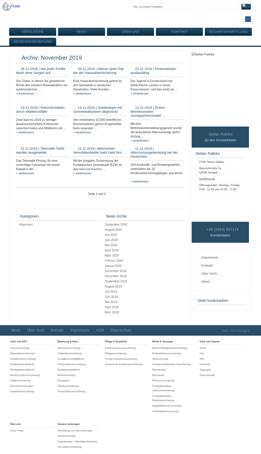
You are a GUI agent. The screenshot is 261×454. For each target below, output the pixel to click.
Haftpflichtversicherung (23, 358)
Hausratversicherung (69, 348)
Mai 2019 (111, 302)
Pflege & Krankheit (116, 341)
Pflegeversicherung (115, 353)
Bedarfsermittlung (228, 32)
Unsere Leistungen (69, 424)
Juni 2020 (111, 240)
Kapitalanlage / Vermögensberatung (77, 441)
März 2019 (112, 312)
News (81, 32)
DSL (202, 358)
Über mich (209, 273)
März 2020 (112, 255)
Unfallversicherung (20, 380)
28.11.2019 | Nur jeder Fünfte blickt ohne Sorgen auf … (40, 71)
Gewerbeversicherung (22, 391)
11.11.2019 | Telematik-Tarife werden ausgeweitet (40, 150)
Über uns (130, 32)
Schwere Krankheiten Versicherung (171, 364)
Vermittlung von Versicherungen (75, 430)
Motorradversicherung (22, 353)
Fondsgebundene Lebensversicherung (163, 388)
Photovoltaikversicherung (71, 364)
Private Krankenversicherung (121, 358)
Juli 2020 (111, 234)
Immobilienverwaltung (69, 446)
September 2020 (116, 224)
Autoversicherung (19, 348)
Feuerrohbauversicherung (71, 391)
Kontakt (179, 32)
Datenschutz (121, 330)
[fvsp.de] (15, 5)
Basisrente (158, 375)
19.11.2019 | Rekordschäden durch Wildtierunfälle (40, 110)
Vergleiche (33, 32)
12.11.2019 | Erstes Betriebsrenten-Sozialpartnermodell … (147, 112)
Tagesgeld (205, 369)
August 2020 (113, 229)
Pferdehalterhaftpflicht (22, 369)
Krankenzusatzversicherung (120, 348)
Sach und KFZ (18, 341)
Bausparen (63, 380)
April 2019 (112, 307)
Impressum (209, 257)
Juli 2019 (111, 291)
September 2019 (116, 281)
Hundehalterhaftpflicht (22, 364)
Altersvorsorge (160, 358)
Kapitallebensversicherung (166, 405)
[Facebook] (248, 19)
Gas (202, 353)
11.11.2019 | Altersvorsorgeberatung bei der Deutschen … (154, 152)
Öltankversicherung (68, 386)
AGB (100, 330)
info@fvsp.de (207, 178)
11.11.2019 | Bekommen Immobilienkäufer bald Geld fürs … (99, 150)
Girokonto (205, 364)
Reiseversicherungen (21, 386)
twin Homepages (236, 330)
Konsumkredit (207, 375)
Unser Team (17, 430)
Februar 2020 (114, 260)
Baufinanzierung (66, 375)
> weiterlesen (25, 93)
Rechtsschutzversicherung (25, 375)
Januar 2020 (113, 265)
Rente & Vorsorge (162, 341)
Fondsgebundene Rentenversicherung (163, 398)
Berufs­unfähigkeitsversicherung (169, 348)
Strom (203, 348)
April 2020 (112, 250)
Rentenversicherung (163, 380)
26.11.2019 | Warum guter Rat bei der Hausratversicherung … (98, 71)
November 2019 (115, 276)
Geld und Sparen (210, 341)
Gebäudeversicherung (70, 353)
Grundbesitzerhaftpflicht (71, 358)
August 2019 (113, 286)
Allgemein (26, 224)
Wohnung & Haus (68, 341)
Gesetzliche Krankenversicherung (123, 364)
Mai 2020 (111, 245)
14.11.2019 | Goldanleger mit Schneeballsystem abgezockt (97, 110)
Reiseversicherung (33, 42)
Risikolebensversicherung (166, 353)
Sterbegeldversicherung (165, 411)
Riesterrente (159, 369)
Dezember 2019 (115, 271)
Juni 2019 (111, 296)
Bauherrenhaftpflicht (69, 369)
